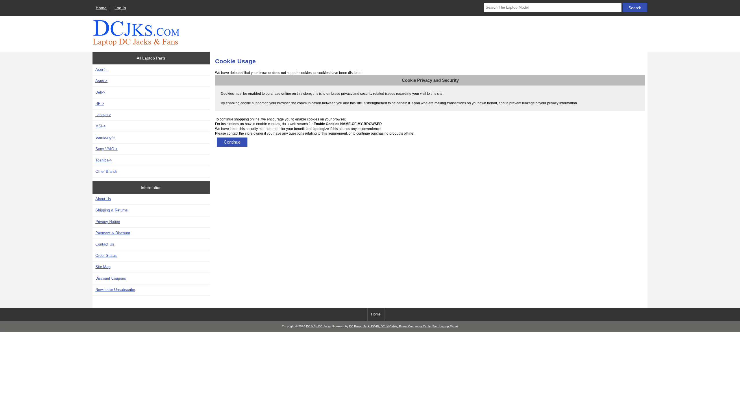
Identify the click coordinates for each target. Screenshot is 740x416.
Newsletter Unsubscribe (115, 289)
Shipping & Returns (111, 210)
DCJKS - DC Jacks (318, 326)
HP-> (99, 103)
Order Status (106, 255)
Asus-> (101, 81)
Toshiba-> (103, 160)
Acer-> (101, 69)
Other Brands (106, 171)
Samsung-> (105, 137)
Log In (120, 7)
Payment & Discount (112, 233)
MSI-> (100, 126)
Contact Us (104, 244)
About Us (103, 199)
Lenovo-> (103, 115)
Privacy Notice (107, 222)
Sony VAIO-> (106, 149)
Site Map (102, 267)
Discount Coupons (110, 278)
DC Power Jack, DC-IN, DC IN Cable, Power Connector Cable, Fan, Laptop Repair (403, 326)
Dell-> (100, 92)
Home (101, 7)
